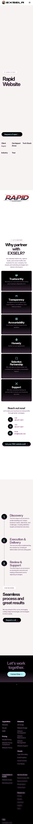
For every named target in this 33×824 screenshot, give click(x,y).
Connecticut (21, 787)
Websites (5, 725)
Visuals (4, 728)
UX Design (20, 725)
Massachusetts (22, 781)
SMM (3, 731)
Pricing (19, 796)
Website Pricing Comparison (7, 743)
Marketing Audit (7, 783)
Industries (20, 802)
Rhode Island (21, 784)
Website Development (21, 732)
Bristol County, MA (23, 778)
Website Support (22, 746)
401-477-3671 (19, 420)
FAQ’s (19, 808)
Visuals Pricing (6, 739)
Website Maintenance (21, 737)
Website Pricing (7, 748)
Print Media (21, 764)
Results (19, 799)
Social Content (22, 761)
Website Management (21, 742)
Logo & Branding (22, 754)
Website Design (22, 728)
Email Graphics (22, 757)
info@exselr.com (20, 434)
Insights (19, 805)
